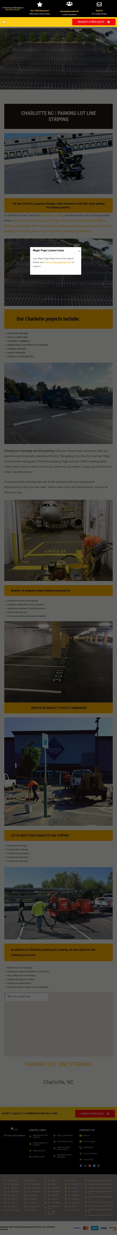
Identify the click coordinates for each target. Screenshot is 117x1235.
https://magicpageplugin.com (58, 262)
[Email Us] (99, 4)
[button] (3, 22)
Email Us (99, 11)
